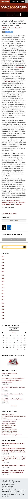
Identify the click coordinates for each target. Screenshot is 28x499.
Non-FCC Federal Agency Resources (12, 434)
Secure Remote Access (8, 488)
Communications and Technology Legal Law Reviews (14, 417)
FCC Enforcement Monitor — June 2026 (13, 465)
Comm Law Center (14, 7)
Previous (5, 213)
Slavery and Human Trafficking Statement (13, 490)
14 (17, 342)
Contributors (5, 1)
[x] (6, 481)
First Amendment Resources (9, 429)
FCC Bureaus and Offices (9, 425)
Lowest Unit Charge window (9, 373)
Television (9, 204)
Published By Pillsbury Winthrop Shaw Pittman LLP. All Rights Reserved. (14, 14)
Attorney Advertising (7, 486)
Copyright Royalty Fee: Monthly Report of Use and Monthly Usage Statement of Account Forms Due (13, 380)
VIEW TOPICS (14, 239)
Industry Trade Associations (9, 431)
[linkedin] (10, 481)
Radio (3, 204)
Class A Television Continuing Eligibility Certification (12, 400)
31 (17, 338)
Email (11, 220)
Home (10, 213)
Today (14, 332)
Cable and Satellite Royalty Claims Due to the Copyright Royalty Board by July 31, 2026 (14, 458)
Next (15, 213)
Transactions (18, 204)
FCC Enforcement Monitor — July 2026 (13, 443)
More (22, 1)
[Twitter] (4, 227)
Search (24, 247)
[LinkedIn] (9, 227)
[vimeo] (3, 481)
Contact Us (15, 1)
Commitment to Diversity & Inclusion (12, 491)
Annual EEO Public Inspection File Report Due (13, 388)
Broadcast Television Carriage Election (12, 394)
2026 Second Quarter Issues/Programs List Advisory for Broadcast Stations (13, 471)
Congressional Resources (9, 421)
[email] (13, 481)
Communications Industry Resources (12, 420)
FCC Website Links (7, 427)
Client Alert (19, 67)
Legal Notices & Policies (9, 484)
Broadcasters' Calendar (13, 356)
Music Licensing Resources (9, 433)
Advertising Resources (8, 414)
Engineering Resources (8, 423)
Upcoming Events (9, 371)
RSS (16, 220)
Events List (14, 405)
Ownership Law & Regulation (16, 202)
